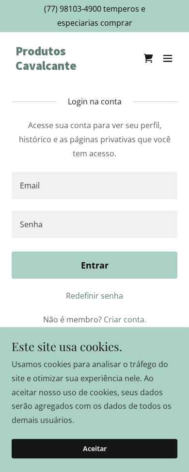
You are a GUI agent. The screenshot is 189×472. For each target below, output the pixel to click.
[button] (167, 58)
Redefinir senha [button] (94, 295)
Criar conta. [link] (125, 319)
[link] (70, 67)
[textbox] (94, 185)
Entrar (95, 265)
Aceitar (95, 449)
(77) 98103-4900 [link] (72, 8)
